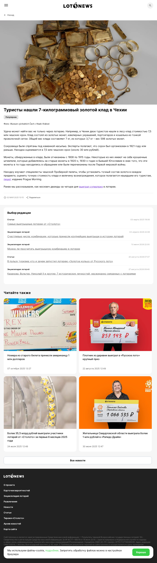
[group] (40, 336)
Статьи (7, 512)
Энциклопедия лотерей (16, 496)
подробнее (51, 550)
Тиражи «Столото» (14, 518)
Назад (10, 15)
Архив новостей (12, 523)
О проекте (9, 485)
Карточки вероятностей (17, 490)
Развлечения (10, 501)
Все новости (77, 460)
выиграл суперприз (91, 186)
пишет (7, 179)
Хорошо (141, 552)
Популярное (11, 117)
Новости (8, 507)
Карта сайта (10, 529)
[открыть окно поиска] (150, 5)
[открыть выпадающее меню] (6, 5)
